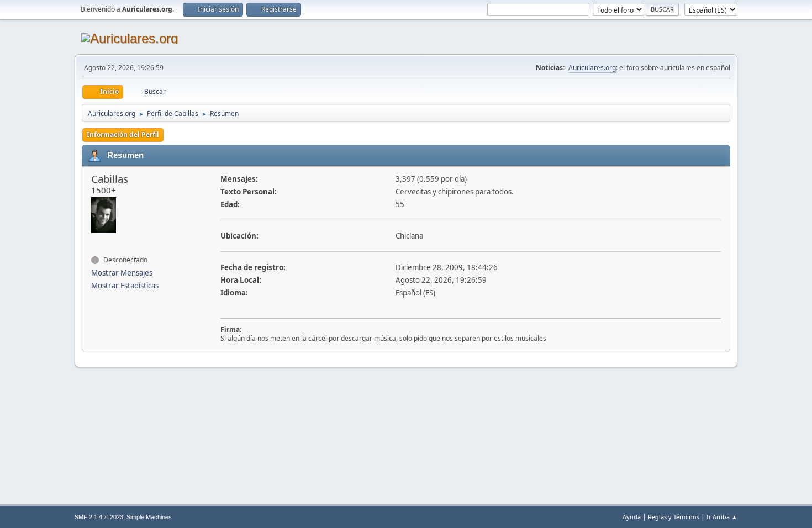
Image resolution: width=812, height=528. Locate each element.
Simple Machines (149, 517)
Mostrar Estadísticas (125, 286)
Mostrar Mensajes (121, 273)
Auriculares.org (592, 67)
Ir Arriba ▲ (721, 517)
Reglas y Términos (673, 517)
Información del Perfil (123, 134)
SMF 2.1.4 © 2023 (99, 517)
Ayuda (632, 517)
